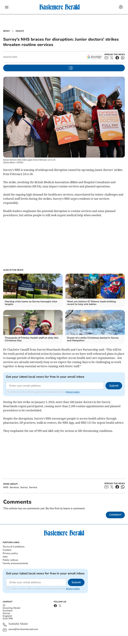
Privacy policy (10, 553)
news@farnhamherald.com (23, 629)
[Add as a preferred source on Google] (94, 56)
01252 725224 (20, 624)
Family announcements (15, 563)
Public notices (10, 560)
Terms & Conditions (13, 546)
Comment (115, 514)
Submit (113, 386)
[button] (7, 7)
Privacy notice (73, 392)
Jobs (5, 556)
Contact (7, 550)
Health (20, 31)
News (6, 31)
